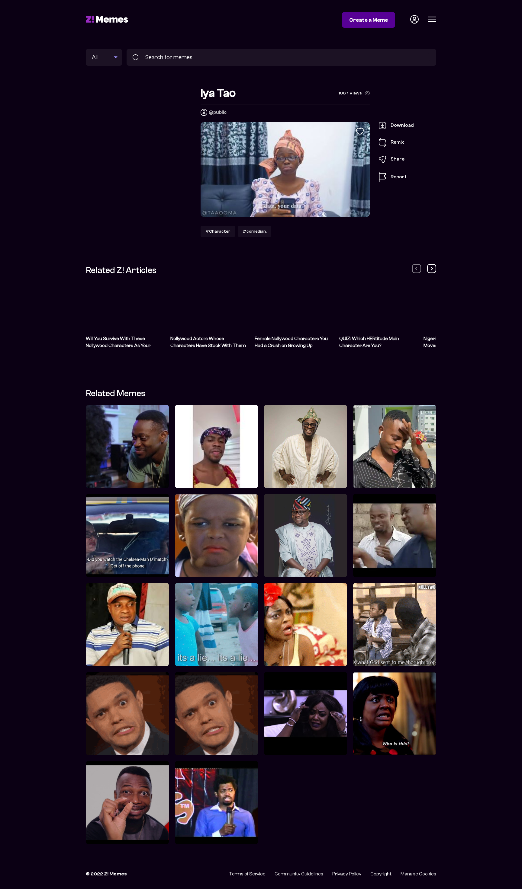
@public (218, 112)
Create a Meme (368, 20)
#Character (217, 231)
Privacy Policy (346, 874)
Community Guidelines (299, 874)
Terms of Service (247, 874)
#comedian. (255, 231)
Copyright (381, 874)
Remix (397, 142)
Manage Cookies (418, 874)
